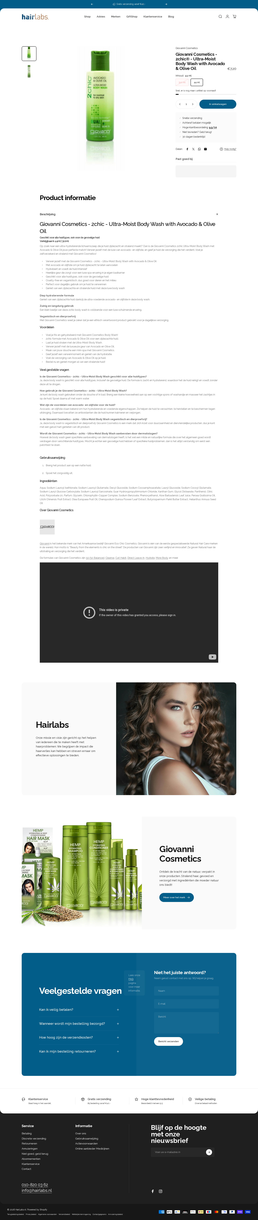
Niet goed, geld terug (35, 1153)
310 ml (182, 82)
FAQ (130, 979)
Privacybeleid (31, 1214)
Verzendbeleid (64, 1214)
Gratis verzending (99, 1099)
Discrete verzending (34, 1138)
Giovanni (44, 543)
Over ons (80, 1133)
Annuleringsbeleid (115, 1214)
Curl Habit (120, 557)
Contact (26, 1169)
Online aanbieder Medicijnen (92, 1148)
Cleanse (109, 557)
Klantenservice (38, 1099)
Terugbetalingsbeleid (15, 1214)
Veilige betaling (205, 1099)
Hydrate (150, 557)
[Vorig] (92, 4)
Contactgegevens (99, 1214)
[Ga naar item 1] (29, 70)
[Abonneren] (209, 1152)
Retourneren (29, 1143)
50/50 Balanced (95, 557)
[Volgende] (166, 4)
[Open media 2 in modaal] (101, 108)
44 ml (197, 82)
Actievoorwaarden (86, 1143)
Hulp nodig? (230, 149)
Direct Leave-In (136, 557)
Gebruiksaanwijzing (86, 1138)
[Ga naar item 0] (29, 53)
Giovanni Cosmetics (187, 48)
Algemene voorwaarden (47, 1214)
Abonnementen (31, 1158)
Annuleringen (30, 1148)
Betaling (27, 1133)
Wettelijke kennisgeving (81, 1214)
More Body (162, 557)
